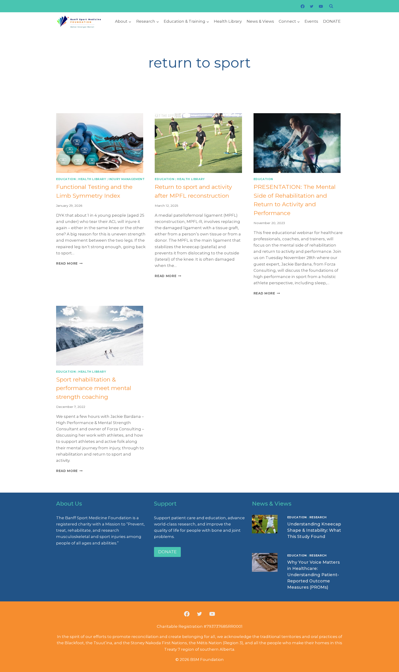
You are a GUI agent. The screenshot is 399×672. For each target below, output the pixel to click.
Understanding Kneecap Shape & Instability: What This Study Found (314, 530)
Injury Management (127, 179)
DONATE (332, 21)
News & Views (260, 21)
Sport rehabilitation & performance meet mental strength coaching (93, 388)
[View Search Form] (331, 6)
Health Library (228, 21)
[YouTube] (321, 6)
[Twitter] (312, 6)
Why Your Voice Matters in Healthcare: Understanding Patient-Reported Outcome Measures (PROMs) (313, 575)
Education (66, 179)
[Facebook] (303, 6)
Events (311, 21)
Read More (69, 263)
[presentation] (100, 143)
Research (318, 517)
